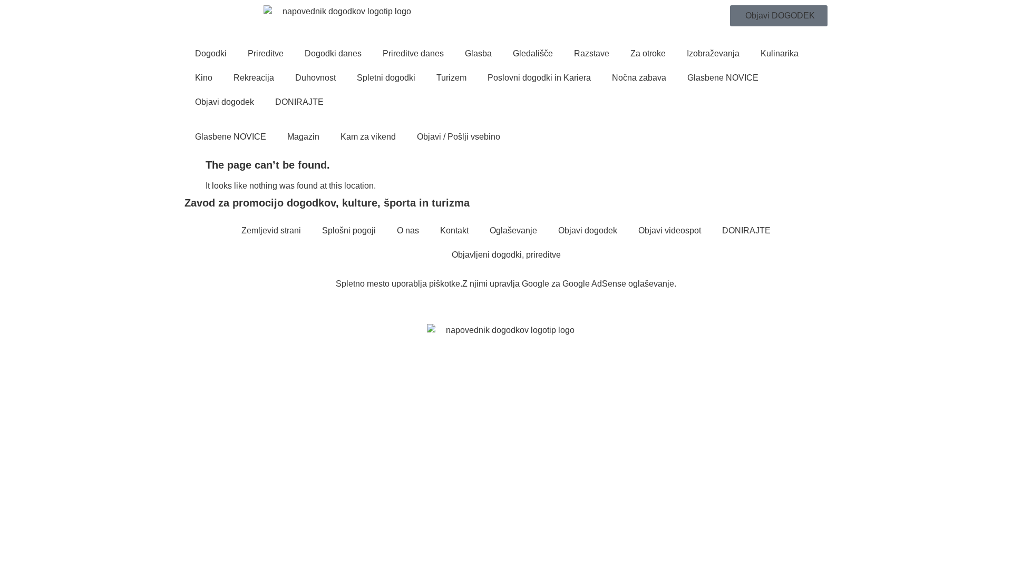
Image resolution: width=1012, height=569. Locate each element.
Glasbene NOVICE (722, 77)
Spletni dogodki (386, 77)
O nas (408, 230)
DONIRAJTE (299, 101)
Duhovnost (315, 77)
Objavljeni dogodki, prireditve (506, 254)
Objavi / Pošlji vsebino (458, 136)
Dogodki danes (333, 53)
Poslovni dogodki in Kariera (539, 77)
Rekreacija (253, 77)
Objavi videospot (669, 230)
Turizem (451, 77)
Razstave (591, 53)
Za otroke (648, 53)
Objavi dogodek (224, 101)
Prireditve (266, 53)
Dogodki (211, 53)
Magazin (303, 136)
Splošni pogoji (349, 230)
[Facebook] (188, 305)
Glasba (478, 53)
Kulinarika (780, 53)
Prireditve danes (413, 53)
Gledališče (533, 53)
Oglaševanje (513, 230)
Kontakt (454, 230)
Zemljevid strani (271, 230)
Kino (203, 77)
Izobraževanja (713, 53)
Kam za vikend (368, 136)
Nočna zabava (639, 77)
